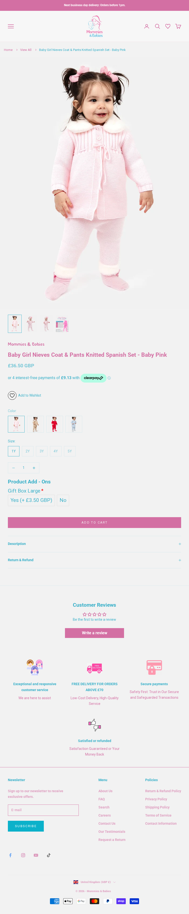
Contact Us (106, 823)
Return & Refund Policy (163, 791)
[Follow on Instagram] (23, 855)
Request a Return (112, 840)
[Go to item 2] (30, 324)
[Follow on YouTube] (35, 855)
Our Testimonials (111, 832)
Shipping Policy (157, 807)
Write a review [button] (94, 633)
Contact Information (161, 823)
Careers (104, 815)
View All (26, 50)
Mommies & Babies (26, 344)
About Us (105, 791)
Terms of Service (158, 815)
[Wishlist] (167, 26)
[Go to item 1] (15, 324)
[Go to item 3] (46, 324)
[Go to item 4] (62, 324)
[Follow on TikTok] (48, 855)
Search (104, 807)
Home (8, 50)
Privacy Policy (156, 799)
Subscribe (26, 826)
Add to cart (94, 522)
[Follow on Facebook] (10, 855)
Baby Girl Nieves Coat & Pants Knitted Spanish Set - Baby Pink (82, 50)
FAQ (101, 799)
